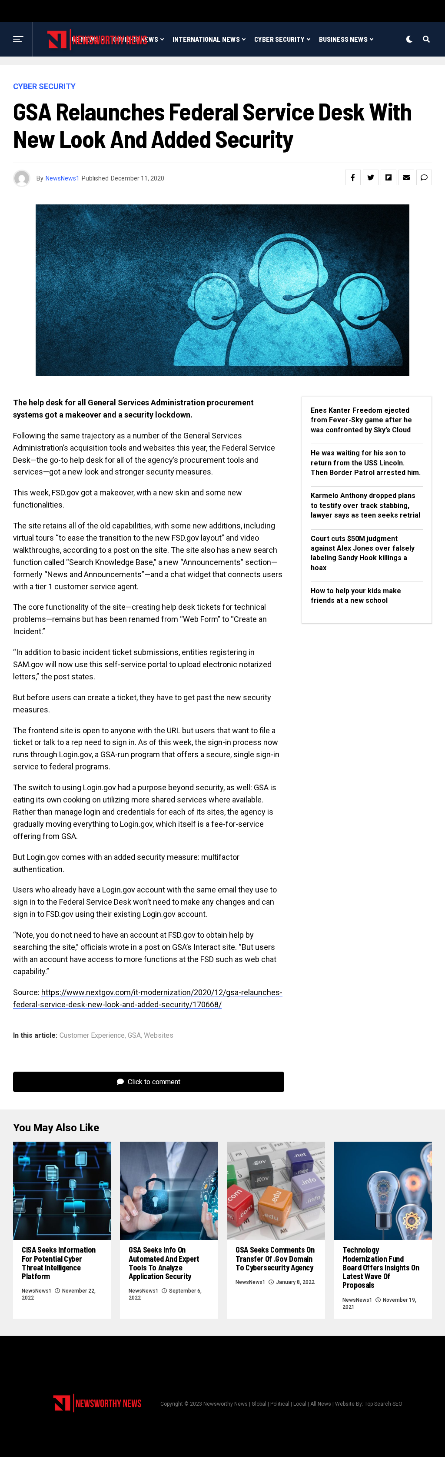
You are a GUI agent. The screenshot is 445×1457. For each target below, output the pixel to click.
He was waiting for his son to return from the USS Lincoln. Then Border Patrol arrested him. (366, 463)
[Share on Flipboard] (388, 177)
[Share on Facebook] (353, 177)
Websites (158, 1035)
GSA (134, 1035)
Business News (343, 39)
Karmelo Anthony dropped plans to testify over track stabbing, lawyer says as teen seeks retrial (365, 505)
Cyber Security (279, 39)
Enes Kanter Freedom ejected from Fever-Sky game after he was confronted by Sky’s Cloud (361, 420)
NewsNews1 (63, 178)
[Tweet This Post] (371, 177)
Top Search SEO (383, 1404)
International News (206, 39)
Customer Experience (92, 1035)
